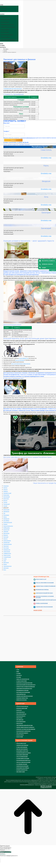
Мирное (5, 535)
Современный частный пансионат (12, 88)
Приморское (6, 549)
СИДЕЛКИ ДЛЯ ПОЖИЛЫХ (22, 745)
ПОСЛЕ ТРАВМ (19, 736)
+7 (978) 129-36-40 (22, 142)
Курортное (6, 529)
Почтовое (6, 548)
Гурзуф (5, 506)
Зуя (4, 513)
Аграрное (6, 486)
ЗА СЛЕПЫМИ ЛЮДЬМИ (21, 764)
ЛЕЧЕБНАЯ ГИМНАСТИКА (22, 698)
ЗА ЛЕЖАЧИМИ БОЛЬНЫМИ (22, 758)
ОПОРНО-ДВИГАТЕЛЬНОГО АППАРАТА (25, 727)
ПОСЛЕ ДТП (19, 710)
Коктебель (6, 520)
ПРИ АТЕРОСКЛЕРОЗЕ (21, 714)
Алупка (5, 487)
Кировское (6, 518)
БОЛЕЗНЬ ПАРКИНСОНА (21, 769)
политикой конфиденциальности (27, 137)
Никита (5, 539)
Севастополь (6, 555)
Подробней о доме (46, 157)
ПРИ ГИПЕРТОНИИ (20, 771)
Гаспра (5, 502)
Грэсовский (6, 504)
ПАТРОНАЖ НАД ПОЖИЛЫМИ (23, 692)
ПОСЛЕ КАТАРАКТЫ (20, 716)
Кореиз (5, 524)
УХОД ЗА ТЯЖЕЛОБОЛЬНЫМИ (23, 762)
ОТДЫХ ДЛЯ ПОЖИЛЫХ (21, 747)
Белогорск (6, 498)
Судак (5, 559)
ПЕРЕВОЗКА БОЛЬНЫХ (21, 699)
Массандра (6, 533)
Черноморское (7, 566)
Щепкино (6, 568)
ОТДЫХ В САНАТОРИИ (21, 681)
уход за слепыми (19, 360)
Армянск (5, 491)
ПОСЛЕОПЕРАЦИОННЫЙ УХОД (23, 760)
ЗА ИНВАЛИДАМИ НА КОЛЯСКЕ (23, 752)
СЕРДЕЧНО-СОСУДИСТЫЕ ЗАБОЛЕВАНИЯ (25, 729)
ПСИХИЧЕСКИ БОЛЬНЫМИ (22, 766)
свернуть (53, 270)
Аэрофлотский (7, 493)
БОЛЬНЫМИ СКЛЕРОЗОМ (22, 751)
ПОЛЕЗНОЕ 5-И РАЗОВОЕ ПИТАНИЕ (24, 682)
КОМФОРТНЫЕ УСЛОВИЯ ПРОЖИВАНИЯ (25, 686)
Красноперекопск (8, 526)
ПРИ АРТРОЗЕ (19, 723)
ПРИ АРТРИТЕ (19, 717)
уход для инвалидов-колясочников (20, 363)
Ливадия (5, 531)
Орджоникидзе (7, 544)
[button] (11, 1)
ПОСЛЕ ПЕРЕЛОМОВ (20, 721)
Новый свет (6, 542)
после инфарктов (23, 358)
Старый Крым (7, 557)
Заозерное (6, 511)
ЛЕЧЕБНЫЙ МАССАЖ (21, 694)
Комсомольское (7, 522)
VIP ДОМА (18, 677)
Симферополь (7, 553)
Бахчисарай (6, 497)
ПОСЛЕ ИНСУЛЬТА (20, 712)
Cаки (4, 560)
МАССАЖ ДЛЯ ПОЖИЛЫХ (22, 749)
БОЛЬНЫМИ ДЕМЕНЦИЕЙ (22, 754)
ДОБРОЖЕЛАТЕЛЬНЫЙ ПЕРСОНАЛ (24, 688)
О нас (17, 669)
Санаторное (6, 551)
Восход (5, 500)
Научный (5, 537)
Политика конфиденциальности (27, 784)
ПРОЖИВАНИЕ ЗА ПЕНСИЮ (22, 690)
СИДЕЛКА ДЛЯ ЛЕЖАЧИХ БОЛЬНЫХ (24, 696)
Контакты (19, 675)
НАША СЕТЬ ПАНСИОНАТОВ (22, 679)
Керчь (5, 517)
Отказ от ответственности (41, 784)
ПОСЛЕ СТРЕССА (20, 734)
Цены (17, 671)
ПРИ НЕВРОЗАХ (19, 719)
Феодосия (6, 562)
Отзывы (18, 673)
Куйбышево (6, 528)
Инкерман (6, 515)
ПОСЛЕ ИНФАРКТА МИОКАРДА (23, 731)
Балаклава (6, 495)
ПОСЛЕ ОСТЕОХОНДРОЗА (22, 706)
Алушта (5, 489)
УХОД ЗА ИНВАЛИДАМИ (22, 756)
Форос (5, 564)
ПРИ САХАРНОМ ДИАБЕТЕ (22, 733)
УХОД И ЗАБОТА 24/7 (21, 743)
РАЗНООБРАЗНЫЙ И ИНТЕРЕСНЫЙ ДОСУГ (26, 684)
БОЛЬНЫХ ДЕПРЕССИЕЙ (21, 708)
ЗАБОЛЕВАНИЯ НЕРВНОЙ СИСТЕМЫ (24, 725)
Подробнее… (3, 854)
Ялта (4, 570)
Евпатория (6, 509)
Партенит (6, 546)
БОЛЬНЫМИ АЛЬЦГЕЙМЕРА (22, 768)
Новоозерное (7, 540)
